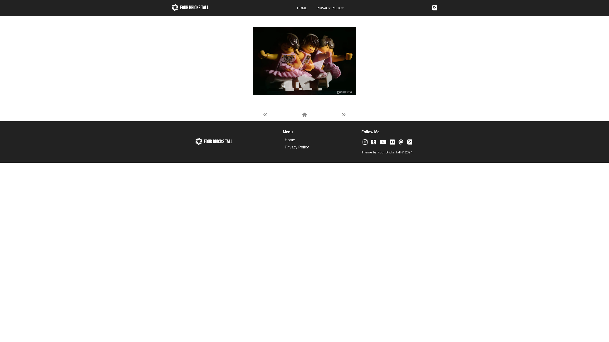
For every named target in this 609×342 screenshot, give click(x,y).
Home (302, 8)
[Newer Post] (265, 115)
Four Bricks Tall (389, 152)
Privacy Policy (330, 8)
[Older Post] (344, 115)
